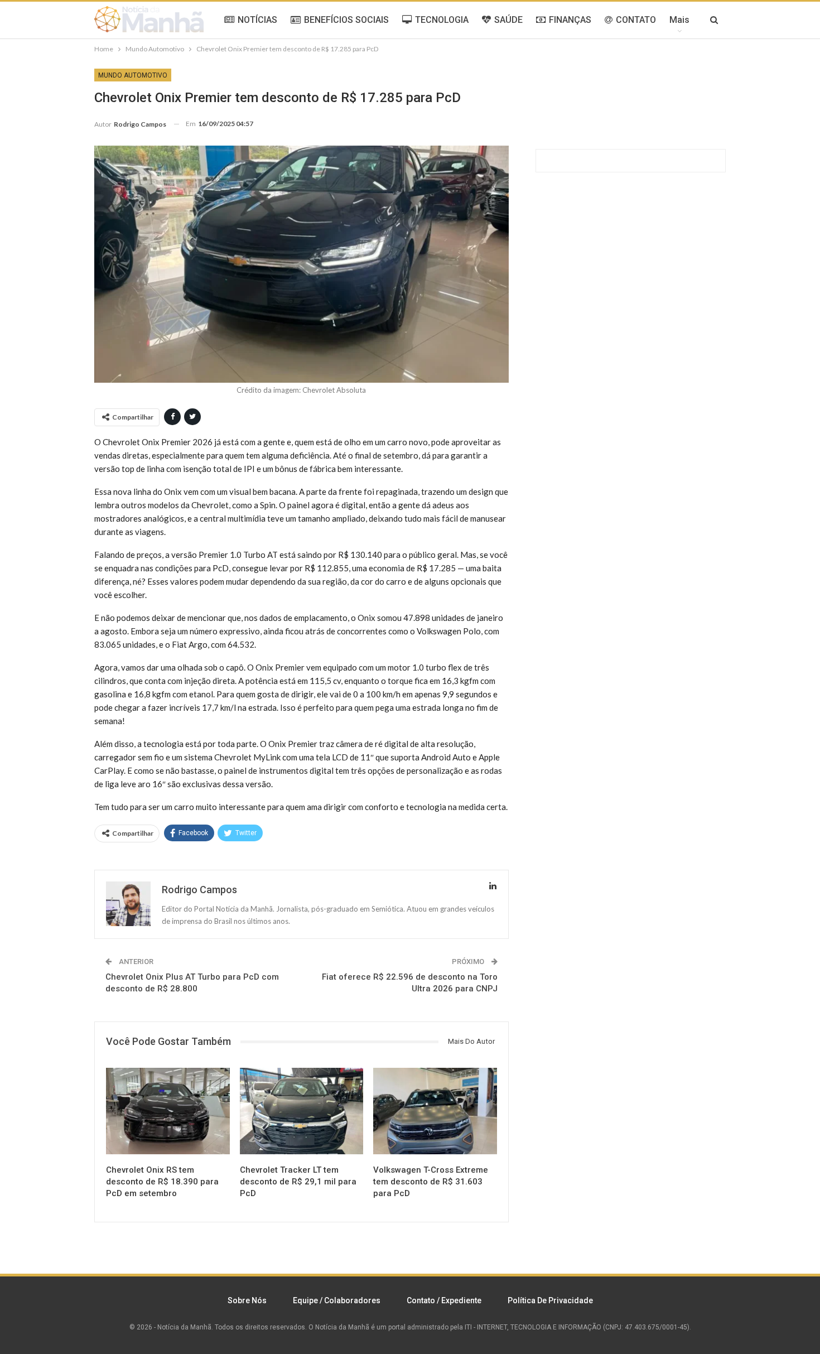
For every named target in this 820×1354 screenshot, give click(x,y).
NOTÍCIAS (257, 20)
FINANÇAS (570, 20)
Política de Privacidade (550, 1300)
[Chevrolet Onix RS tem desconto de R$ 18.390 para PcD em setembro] (168, 1111)
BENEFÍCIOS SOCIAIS (346, 20)
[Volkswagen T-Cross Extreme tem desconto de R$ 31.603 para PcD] (435, 1111)
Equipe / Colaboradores (336, 1300)
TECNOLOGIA (442, 20)
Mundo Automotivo (132, 75)
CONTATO (636, 20)
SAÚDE (508, 20)
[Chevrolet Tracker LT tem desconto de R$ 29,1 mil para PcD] (302, 1111)
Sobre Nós (247, 1300)
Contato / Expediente (444, 1300)
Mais (679, 20)
